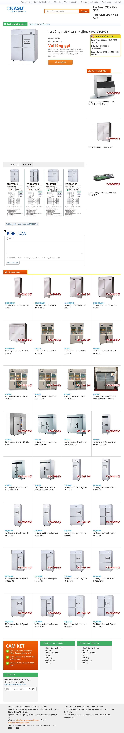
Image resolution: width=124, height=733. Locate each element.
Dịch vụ (84, 2)
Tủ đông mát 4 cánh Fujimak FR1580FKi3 (22, 224)
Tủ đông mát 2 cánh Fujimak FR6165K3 (104, 488)
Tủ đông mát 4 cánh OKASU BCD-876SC (104, 352)
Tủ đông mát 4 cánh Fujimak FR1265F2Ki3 (104, 579)
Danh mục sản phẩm (15, 24)
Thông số (14, 164)
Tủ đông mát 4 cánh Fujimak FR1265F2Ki (75, 579)
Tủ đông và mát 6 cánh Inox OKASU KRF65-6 (46, 443)
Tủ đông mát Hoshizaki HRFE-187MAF (17, 352)
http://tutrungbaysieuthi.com (28, 720)
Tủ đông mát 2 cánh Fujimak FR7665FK (16, 534)
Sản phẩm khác (14, 272)
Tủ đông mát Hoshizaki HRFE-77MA (17, 306)
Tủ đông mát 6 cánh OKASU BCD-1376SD (75, 397)
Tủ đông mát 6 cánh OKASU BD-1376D (16, 397)
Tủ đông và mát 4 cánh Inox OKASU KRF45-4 (16, 488)
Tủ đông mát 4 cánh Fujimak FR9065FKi (75, 534)
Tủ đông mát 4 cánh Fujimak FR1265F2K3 (46, 625)
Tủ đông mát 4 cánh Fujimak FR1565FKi (75, 625)
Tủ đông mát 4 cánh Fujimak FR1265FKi (104, 534)
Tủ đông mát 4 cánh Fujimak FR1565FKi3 (104, 625)
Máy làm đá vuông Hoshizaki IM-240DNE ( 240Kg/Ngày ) (102, 102)
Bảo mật (57, 2)
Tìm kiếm (84, 11)
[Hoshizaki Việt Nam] (17, 9)
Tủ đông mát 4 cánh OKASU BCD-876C (75, 352)
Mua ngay (60, 62)
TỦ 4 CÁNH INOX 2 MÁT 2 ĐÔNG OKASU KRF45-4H (45, 488)
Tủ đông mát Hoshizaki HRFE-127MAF (76, 306)
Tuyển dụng (106, 2)
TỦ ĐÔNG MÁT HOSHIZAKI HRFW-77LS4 (45, 306)
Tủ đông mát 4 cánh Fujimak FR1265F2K (16, 625)
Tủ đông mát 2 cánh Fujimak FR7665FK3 (46, 534)
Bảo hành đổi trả (71, 2)
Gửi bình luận (12, 263)
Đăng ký (31, 689)
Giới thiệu (94, 2)
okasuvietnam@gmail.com (15, 684)
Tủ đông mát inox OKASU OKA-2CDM (17, 443)
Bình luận (27, 164)
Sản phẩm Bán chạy (99, 71)
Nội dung (9, 239)
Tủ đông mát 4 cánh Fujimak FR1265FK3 (46, 579)
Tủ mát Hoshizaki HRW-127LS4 (101, 147)
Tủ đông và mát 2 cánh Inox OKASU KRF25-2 (104, 443)
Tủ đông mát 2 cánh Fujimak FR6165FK (75, 488)
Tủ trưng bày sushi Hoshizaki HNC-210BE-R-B (103, 193)
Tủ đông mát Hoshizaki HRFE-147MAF (105, 306)
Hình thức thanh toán (41, 2)
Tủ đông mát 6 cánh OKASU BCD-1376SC (46, 397)
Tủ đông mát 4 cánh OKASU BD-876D (46, 352)
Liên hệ (118, 2)
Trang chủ (25, 2)
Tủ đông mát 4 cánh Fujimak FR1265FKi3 (16, 579)
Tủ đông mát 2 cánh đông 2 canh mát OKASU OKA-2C (104, 397)
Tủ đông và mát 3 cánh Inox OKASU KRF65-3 (75, 443)
